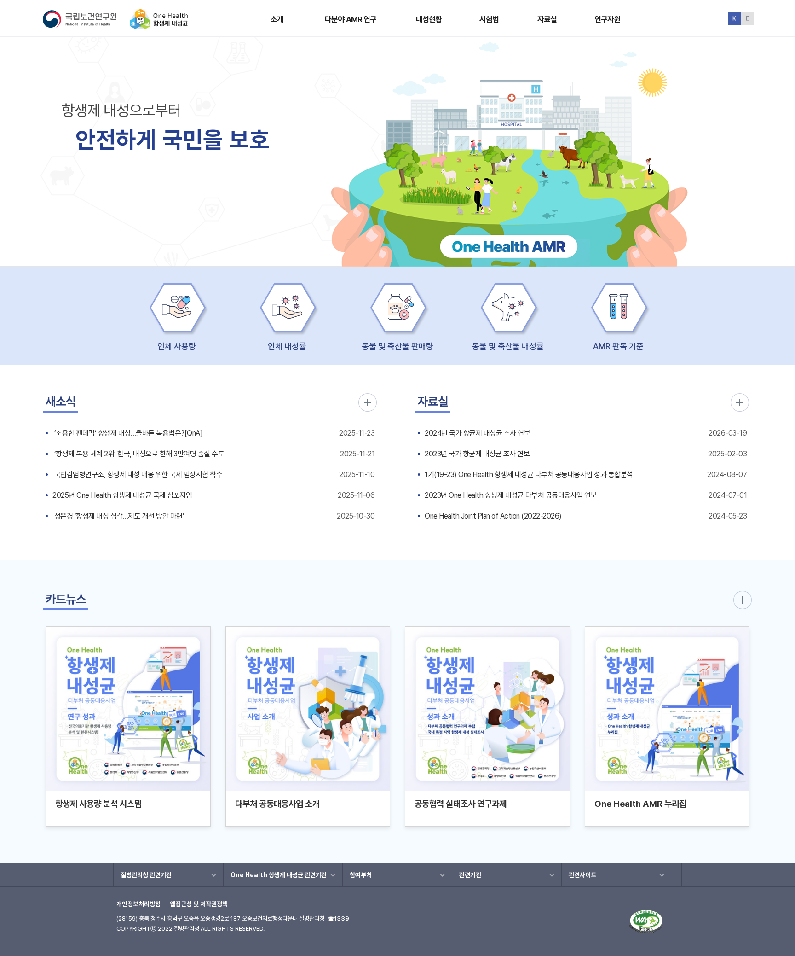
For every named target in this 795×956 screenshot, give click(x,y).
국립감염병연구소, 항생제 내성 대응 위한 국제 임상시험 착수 (137, 474)
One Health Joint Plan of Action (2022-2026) (493, 516)
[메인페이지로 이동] (159, 25)
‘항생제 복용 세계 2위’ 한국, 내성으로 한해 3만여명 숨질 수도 (138, 453)
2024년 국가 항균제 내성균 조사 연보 (477, 433)
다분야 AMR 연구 (351, 19)
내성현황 (429, 19)
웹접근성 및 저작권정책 (199, 904)
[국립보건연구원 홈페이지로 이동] (85, 25)
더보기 (367, 402)
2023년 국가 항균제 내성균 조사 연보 (477, 453)
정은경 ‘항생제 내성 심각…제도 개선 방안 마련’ (118, 516)
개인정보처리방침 (138, 904)
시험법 (489, 19)
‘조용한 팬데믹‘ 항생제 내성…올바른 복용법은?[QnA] (127, 433)
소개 (277, 19)
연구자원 (607, 19)
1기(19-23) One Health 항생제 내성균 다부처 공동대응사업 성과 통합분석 (529, 474)
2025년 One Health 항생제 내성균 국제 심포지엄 (122, 495)
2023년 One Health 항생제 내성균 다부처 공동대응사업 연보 (511, 495)
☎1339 (338, 918)
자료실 (547, 19)
